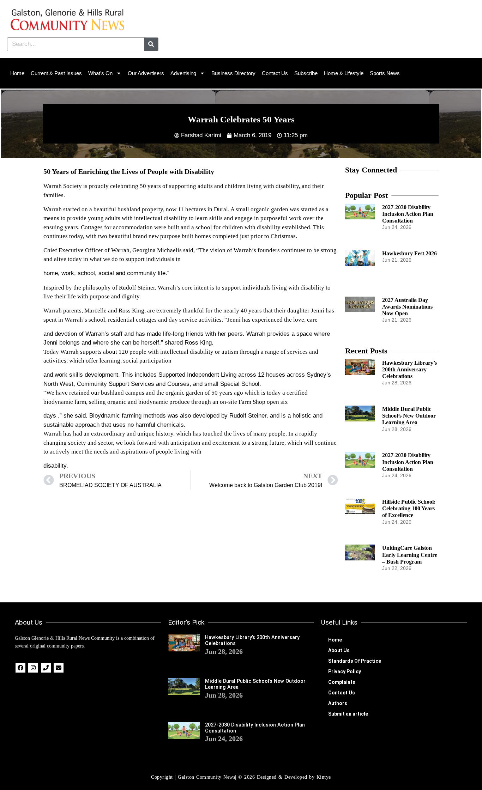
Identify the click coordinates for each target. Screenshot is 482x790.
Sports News (385, 73)
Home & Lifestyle (343, 73)
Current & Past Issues (56, 73)
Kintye (324, 777)
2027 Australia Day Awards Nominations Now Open (407, 306)
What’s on (100, 73)
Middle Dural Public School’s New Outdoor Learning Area (409, 415)
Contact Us (275, 73)
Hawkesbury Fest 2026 (409, 253)
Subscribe (306, 73)
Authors (337, 703)
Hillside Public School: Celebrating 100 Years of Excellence (408, 508)
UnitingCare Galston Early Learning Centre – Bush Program (409, 554)
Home (17, 73)
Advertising (183, 73)
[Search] (151, 44)
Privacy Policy (344, 671)
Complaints (341, 682)
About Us (339, 650)
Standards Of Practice (354, 661)
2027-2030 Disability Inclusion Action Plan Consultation (407, 214)
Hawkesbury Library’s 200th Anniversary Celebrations (409, 369)
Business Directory (233, 73)
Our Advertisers (146, 73)
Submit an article (348, 714)
